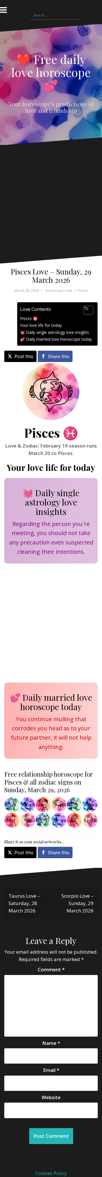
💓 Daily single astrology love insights (54, 332)
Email (51, 1070)
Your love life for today (41, 325)
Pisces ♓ (29, 318)
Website (51, 1097)
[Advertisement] (49, 204)
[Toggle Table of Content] (85, 310)
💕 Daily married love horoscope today (56, 339)
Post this (23, 356)
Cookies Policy (51, 1173)
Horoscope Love (58, 290)
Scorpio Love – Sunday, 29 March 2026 (77, 903)
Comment (51, 969)
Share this (58, 356)
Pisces (83, 290)
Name (51, 1043)
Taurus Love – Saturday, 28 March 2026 (24, 903)
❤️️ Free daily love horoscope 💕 (51, 72)
